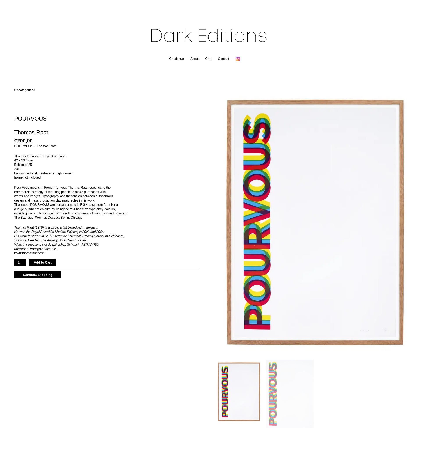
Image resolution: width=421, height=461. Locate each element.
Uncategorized (24, 90)
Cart (208, 58)
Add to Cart (43, 262)
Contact (223, 58)
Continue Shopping (37, 275)
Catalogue (176, 58)
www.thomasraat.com (30, 253)
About (194, 58)
